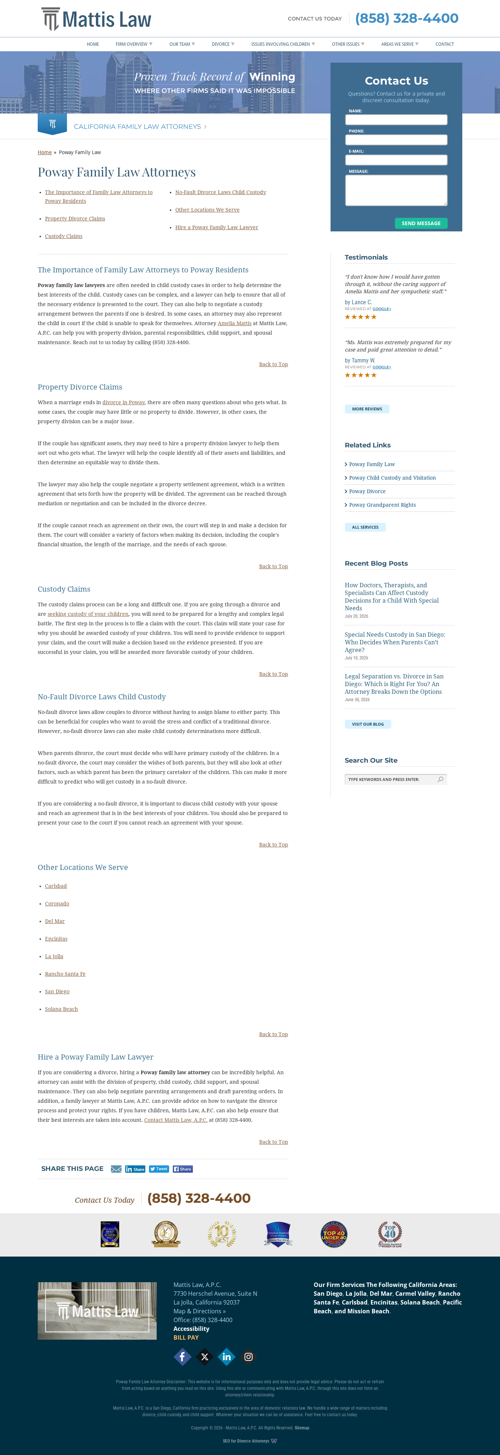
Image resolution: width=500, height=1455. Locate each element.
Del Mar (55, 921)
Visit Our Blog (368, 724)
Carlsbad (56, 886)
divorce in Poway (123, 402)
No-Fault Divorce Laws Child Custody (220, 192)
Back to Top (273, 364)
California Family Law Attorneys (137, 127)
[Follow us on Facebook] (182, 1357)
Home (93, 44)
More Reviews (367, 409)
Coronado (57, 904)
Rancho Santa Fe (65, 974)
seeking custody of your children (88, 614)
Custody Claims (63, 236)
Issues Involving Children (280, 44)
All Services (365, 527)
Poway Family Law (372, 464)
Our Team (179, 44)
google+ (382, 308)
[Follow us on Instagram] (248, 1357)
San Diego (57, 991)
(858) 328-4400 (407, 18)
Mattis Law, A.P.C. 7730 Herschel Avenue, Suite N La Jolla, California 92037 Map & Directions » (215, 1298)
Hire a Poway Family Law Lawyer (216, 227)
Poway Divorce (367, 491)
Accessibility (191, 1329)
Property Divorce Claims (75, 219)
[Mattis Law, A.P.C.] (110, 18)
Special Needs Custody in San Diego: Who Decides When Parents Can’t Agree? (395, 642)
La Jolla (54, 956)
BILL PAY (186, 1337)
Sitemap (302, 1427)
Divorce (221, 44)
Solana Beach (61, 1009)
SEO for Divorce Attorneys (246, 1441)
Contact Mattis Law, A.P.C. (176, 1120)
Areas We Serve (397, 44)
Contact (445, 44)
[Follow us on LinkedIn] (226, 1357)
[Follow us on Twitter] (204, 1357)
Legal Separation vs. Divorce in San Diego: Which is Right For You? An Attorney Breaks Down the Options (394, 684)
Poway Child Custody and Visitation (392, 478)
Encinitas (56, 939)
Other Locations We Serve (207, 210)
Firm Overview (132, 44)
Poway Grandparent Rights (382, 505)
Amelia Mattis (234, 323)
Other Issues (345, 44)
